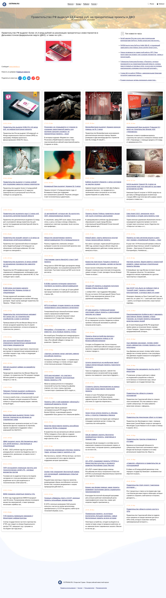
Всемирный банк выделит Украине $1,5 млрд (62, 186)
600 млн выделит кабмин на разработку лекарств (19, 368)
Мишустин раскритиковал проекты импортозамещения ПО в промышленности (61, 239)
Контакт (94, 4)
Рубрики (86, 4)
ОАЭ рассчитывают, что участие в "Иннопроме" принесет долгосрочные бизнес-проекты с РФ (59, 377)
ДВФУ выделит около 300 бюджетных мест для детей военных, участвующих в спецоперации (20, 443)
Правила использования (68, 588)
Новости (70, 4)
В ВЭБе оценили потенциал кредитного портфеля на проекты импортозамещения (61, 285)
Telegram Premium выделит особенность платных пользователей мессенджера (19, 392)
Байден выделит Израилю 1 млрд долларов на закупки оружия (103, 183)
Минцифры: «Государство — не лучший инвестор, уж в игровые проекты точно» (60, 331)
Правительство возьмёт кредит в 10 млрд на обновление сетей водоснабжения (21, 239)
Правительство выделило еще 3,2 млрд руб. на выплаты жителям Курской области (21, 215)
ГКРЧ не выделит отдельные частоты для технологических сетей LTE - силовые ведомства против (20, 470)
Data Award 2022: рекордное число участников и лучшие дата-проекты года (143, 215)
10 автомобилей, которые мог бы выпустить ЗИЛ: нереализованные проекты (62, 215)
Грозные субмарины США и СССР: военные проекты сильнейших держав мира (62, 499)
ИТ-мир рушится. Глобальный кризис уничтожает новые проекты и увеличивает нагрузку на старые (102, 312)
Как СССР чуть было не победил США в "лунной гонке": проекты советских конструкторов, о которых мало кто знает (143, 290)
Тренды (78, 4)
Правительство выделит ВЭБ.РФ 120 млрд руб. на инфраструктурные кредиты (20, 128)
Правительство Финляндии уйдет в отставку (144, 417)
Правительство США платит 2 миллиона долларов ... (143, 486)
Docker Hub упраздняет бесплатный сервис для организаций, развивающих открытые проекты (61, 474)
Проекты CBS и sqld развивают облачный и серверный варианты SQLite (61, 403)
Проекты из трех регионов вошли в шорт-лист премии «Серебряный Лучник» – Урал (144, 239)
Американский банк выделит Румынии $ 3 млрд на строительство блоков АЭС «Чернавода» (143, 129)
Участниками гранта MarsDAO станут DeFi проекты (61, 261)
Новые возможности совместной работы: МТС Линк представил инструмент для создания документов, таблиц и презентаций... (141, 55)
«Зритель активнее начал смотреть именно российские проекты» (61, 355)
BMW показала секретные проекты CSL (19, 494)
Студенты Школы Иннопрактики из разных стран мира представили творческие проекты (102, 389)
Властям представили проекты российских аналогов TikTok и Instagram (61, 427)
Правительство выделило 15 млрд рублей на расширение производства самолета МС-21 (20, 264)
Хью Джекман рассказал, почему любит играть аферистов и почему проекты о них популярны (144, 345)
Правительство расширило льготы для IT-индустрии (143, 370)
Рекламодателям (101, 588)
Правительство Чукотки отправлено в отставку (142, 440)
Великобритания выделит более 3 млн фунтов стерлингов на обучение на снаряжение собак (18, 417)
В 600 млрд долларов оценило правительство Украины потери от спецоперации (17, 290)
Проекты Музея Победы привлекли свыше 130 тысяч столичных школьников (102, 215)
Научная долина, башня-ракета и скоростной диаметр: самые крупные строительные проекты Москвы (145, 264)
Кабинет (161, 4)
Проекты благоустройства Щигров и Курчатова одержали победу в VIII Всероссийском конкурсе (99, 338)
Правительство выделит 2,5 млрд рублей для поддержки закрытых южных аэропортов (21, 183)
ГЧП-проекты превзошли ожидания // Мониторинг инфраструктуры (18, 517)
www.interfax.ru (14, 66)
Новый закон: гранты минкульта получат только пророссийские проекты (101, 239)
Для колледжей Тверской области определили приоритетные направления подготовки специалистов (19, 343)
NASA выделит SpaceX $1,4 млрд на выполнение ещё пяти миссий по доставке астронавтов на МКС (144, 186)
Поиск (151, 4)
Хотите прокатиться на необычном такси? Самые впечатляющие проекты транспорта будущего (102, 365)
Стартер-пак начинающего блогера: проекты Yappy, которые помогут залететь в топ (62, 451)
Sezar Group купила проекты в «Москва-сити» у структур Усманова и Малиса (101, 414)
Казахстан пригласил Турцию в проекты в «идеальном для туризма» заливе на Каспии (103, 263)
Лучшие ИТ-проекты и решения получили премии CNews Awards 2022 (102, 287)
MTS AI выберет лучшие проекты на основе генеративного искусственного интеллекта (61, 306)
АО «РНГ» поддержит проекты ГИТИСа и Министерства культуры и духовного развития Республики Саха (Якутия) (102, 463)
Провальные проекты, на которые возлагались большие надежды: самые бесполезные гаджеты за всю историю (101, 516)
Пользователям (89, 588)
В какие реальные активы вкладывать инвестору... (138, 80)
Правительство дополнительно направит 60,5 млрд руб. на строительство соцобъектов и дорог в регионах (19, 316)
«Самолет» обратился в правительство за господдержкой (143, 464)
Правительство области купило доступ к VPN (143, 510)
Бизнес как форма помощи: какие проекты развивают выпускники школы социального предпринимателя (102, 489)
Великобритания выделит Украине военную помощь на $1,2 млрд (103, 128)
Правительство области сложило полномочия (140, 394)
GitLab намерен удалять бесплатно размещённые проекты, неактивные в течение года (100, 437)
